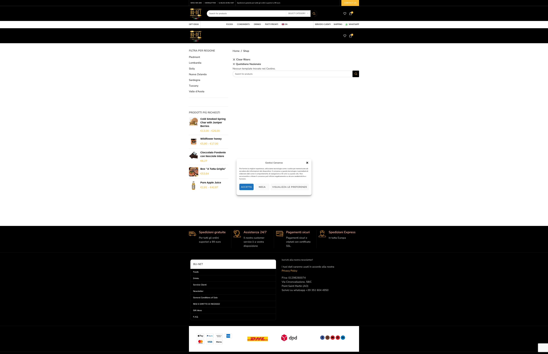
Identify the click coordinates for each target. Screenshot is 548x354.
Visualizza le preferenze (289, 187)
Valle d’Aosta (196, 91)
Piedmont (194, 57)
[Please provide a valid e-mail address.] (333, 337)
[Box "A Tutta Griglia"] (193, 171)
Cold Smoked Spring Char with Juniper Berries (213, 123)
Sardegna (194, 80)
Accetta (246, 187)
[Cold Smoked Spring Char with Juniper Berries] (193, 125)
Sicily (192, 68)
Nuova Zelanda (198, 74)
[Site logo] (196, 13)
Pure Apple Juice (210, 182)
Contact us (350, 3)
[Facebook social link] (322, 337)
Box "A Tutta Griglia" (213, 168)
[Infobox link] (209, 237)
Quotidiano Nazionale (248, 64)
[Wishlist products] (345, 13)
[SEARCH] (314, 13)
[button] (307, 162)
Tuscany (193, 85)
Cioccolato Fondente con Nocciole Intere (213, 154)
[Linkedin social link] (343, 337)
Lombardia (195, 62)
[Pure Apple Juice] (193, 185)
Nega (262, 187)
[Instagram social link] (327, 337)
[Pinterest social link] (338, 337)
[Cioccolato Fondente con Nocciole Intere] (193, 157)
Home (236, 51)
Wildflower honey (211, 138)
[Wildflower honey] (193, 141)
